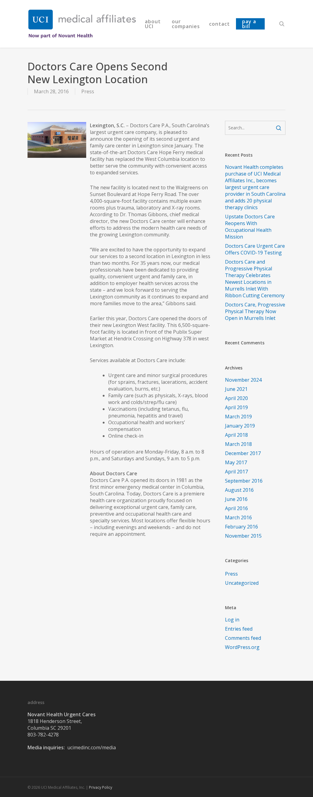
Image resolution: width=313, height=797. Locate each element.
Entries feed (238, 628)
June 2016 (236, 499)
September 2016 (244, 480)
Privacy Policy (100, 787)
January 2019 (240, 425)
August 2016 (239, 490)
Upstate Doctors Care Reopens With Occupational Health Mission (250, 226)
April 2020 (236, 398)
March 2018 (238, 444)
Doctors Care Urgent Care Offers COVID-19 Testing (255, 249)
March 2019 (238, 416)
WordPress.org (242, 647)
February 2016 (241, 526)
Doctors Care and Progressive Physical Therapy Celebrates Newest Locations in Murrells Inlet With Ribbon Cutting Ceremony (255, 278)
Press (87, 91)
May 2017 (236, 462)
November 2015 (243, 535)
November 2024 (243, 379)
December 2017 (243, 453)
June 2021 (236, 389)
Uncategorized (242, 583)
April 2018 (236, 435)
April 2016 (236, 508)
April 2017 (236, 471)
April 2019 (236, 407)
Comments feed (243, 638)
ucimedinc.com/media (91, 747)
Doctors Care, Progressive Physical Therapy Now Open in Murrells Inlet (255, 311)
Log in (232, 619)
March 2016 (238, 517)
